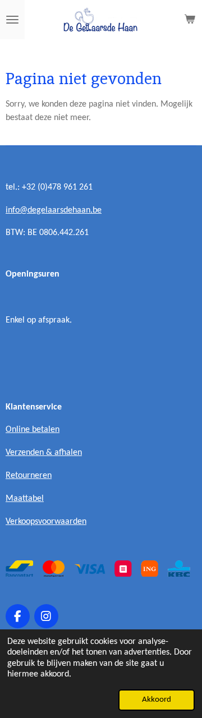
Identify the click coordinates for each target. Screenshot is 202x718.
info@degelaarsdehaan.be (54, 210)
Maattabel (25, 498)
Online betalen (32, 429)
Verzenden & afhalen (44, 452)
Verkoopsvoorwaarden (46, 521)
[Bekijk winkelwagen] (189, 19)
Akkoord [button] (156, 700)
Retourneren (29, 475)
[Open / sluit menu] (12, 19)
